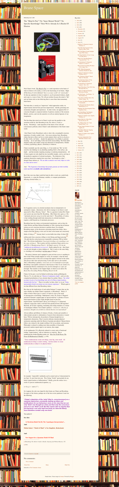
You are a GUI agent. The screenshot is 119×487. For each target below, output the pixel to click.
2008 (78, 183)
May (79, 141)
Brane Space (33, 7)
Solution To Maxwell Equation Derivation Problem (85, 91)
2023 (78, 27)
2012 (78, 175)
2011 (78, 177)
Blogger (72, 476)
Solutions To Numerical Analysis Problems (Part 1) (85, 73)
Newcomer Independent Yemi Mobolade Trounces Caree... (85, 137)
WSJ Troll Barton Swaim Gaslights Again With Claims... (86, 52)
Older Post (67, 465)
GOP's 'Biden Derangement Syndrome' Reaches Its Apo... (85, 69)
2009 (78, 181)
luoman (62, 476)
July (79, 40)
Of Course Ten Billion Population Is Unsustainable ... (86, 102)
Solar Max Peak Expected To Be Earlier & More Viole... (85, 48)
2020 (78, 157)
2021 (78, 155)
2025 (78, 22)
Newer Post (27, 465)
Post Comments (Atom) (35, 467)
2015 (78, 168)
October (80, 33)
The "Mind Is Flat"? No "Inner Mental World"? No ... (85, 123)
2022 (78, 153)
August (80, 38)
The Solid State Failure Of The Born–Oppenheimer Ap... (85, 80)
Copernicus (79, 200)
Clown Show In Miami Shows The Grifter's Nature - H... (86, 98)
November (80, 31)
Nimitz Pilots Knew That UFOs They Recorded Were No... (86, 87)
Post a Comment (29, 461)
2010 (78, 179)
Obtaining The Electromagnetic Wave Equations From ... (86, 109)
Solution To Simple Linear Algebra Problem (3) (86, 134)
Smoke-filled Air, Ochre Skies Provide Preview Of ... (85, 119)
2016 (78, 166)
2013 (78, 172)
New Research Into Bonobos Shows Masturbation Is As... (86, 105)
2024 (78, 25)
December (80, 29)
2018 (78, 161)
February (80, 148)
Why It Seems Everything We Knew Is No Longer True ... (86, 66)
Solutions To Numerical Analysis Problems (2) (85, 44)
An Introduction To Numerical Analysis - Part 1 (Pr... (85, 84)
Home (47, 465)
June (79, 42)
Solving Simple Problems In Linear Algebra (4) (86, 127)
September (80, 35)
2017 (78, 164)
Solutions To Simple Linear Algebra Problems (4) (86, 116)
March (79, 145)
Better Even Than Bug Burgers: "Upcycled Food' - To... (85, 59)
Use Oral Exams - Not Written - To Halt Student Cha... (86, 94)
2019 (78, 159)
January (80, 150)
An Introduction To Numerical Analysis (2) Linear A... (85, 62)
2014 (78, 170)
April (79, 143)
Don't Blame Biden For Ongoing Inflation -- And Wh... (85, 130)
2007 (78, 186)
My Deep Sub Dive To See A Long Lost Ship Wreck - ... (86, 55)
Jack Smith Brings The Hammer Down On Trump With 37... (85, 112)
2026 (78, 20)
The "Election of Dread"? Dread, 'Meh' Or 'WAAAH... (85, 77)
